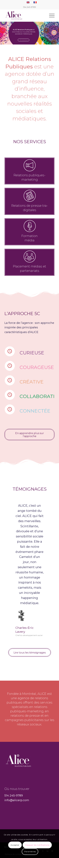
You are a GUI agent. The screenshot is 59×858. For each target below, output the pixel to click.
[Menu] (50, 15)
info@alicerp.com (16, 800)
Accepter (15, 845)
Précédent (11, 507)
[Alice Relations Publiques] (24, 15)
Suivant (47, 507)
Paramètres (30, 851)
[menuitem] (50, 15)
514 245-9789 (13, 795)
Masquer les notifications (37, 845)
